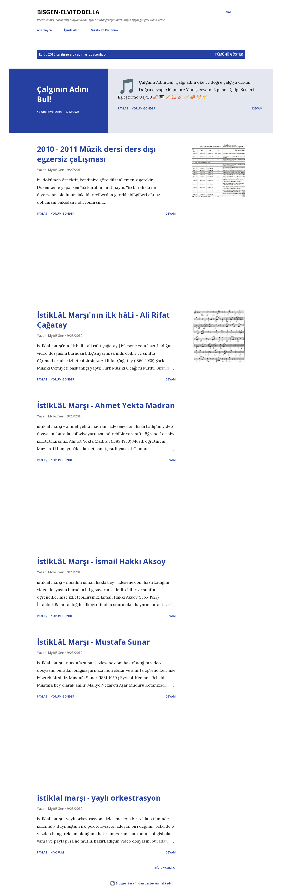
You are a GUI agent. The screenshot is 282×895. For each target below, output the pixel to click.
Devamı (257, 108)
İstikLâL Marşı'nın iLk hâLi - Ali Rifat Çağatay (103, 320)
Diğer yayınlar (165, 868)
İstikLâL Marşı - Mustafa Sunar (93, 642)
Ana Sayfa (44, 30)
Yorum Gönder (143, 108)
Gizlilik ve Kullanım (104, 30)
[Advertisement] (107, 263)
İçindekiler (71, 30)
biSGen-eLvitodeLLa (68, 12)
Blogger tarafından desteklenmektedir (143, 883)
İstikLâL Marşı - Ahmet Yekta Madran (106, 405)
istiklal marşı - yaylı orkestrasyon (99, 798)
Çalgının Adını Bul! (63, 94)
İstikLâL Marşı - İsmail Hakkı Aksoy (101, 561)
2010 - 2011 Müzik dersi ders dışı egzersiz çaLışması (96, 154)
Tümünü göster (229, 54)
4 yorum (57, 852)
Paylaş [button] (123, 108)
